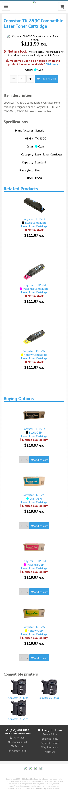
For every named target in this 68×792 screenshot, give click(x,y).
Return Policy (50, 734)
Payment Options (50, 743)
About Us (50, 751)
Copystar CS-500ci (49, 697)
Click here (52, 64)
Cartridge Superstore (34, 779)
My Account (19, 737)
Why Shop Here (49, 747)
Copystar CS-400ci (18, 697)
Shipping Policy (50, 738)
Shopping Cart (19, 742)
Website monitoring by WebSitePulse (45, 788)
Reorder (19, 746)
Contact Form (19, 750)
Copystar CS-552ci (18, 719)
